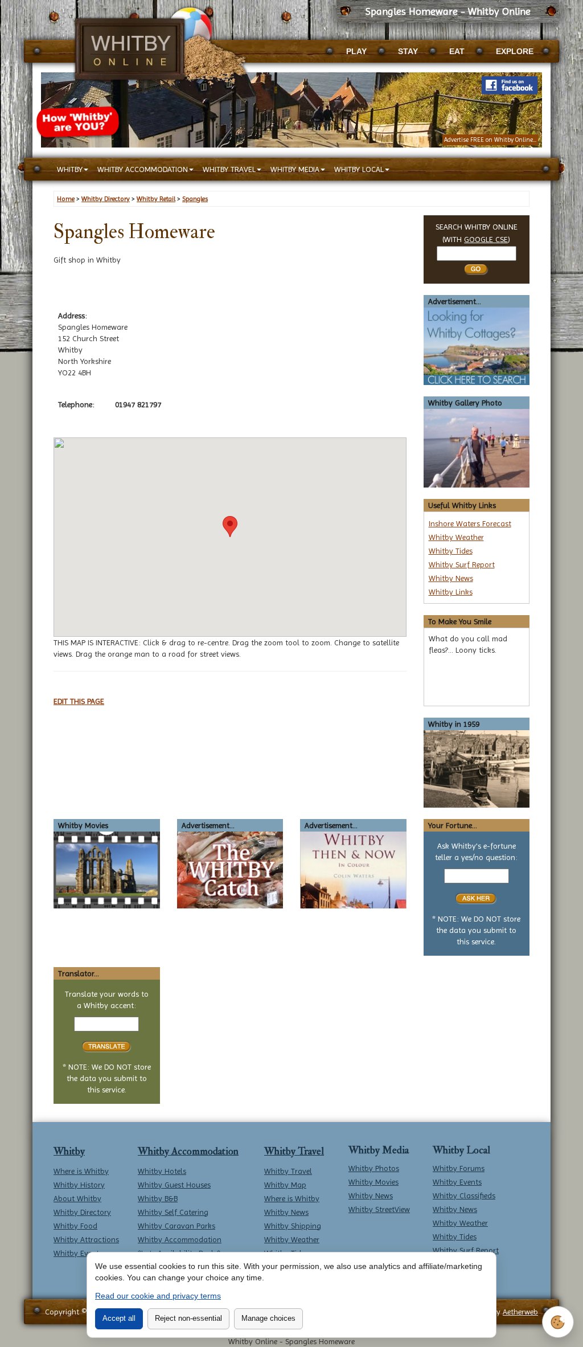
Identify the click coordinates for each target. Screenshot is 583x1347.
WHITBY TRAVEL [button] (229, 169)
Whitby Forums (459, 1168)
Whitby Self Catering (173, 1212)
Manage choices (268, 1318)
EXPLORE (514, 51)
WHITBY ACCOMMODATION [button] (142, 169)
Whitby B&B (158, 1198)
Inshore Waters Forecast (470, 523)
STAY (408, 51)
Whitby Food (75, 1225)
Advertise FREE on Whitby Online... (490, 140)
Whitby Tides (451, 550)
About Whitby (77, 1198)
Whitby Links (451, 591)
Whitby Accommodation (188, 1151)
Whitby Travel (294, 1151)
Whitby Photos (373, 1168)
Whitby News (451, 578)
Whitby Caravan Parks (176, 1225)
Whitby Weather (456, 537)
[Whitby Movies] (107, 869)
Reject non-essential (188, 1318)
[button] (230, 526)
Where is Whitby (81, 1171)
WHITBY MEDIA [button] (294, 169)
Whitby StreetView (379, 1209)
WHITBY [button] (70, 169)
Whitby (69, 1151)
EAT (457, 51)
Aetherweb (520, 1311)
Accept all (119, 1318)
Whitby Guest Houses (174, 1184)
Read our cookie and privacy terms (158, 1295)
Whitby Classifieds (464, 1195)
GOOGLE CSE (486, 239)
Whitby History (79, 1184)
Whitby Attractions (86, 1239)
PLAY (356, 51)
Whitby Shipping (292, 1225)
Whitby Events (78, 1253)
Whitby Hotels (162, 1171)
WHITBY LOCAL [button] (359, 169)
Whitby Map (285, 1184)
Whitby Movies (373, 1181)
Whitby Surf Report (462, 564)
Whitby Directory (82, 1212)
